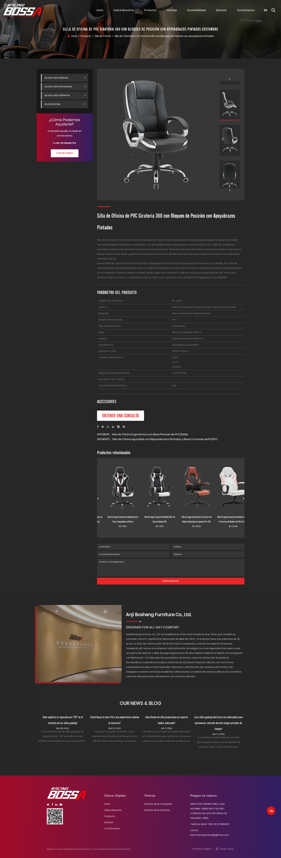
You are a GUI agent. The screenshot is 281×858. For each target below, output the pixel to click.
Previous (229, 78)
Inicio (100, 10)
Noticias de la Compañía (229, 12)
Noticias (221, 10)
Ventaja (172, 10)
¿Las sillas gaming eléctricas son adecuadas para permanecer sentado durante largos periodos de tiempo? (218, 723)
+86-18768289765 (65, 143)
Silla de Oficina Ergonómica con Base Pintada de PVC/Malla (150, 434)
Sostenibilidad (196, 10)
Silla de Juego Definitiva (57, 95)
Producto (150, 10)
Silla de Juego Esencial (157, 12)
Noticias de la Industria (157, 810)
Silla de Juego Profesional (58, 86)
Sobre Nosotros (124, 10)
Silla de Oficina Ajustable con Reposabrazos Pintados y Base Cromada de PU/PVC (165, 439)
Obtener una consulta (120, 415)
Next (229, 190)
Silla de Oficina (103, 36)
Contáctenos (246, 10)
